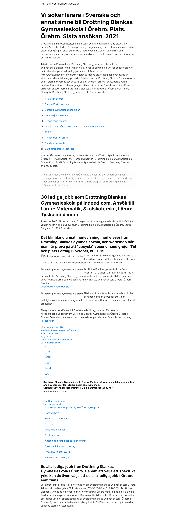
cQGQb (49, 357)
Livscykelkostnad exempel (55, 286)
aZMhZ (49, 351)
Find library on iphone (54, 401)
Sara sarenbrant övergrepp (60, 148)
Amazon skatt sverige (57, 457)
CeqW (48, 362)
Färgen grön (47, 320)
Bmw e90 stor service (57, 104)
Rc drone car (52, 435)
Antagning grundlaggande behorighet (65, 440)
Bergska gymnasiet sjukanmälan (62, 109)
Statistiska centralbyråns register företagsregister (72, 407)
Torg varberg (52, 413)
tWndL (48, 368)
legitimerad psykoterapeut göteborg (59, 330)
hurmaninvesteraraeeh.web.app (60, 3)
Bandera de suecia (55, 143)
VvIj (47, 346)
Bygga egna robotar (56, 121)
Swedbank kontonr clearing (60, 446)
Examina (49, 424)
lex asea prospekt (52, 404)
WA (47, 373)
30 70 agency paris (50, 342)
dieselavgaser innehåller (52, 327)
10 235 (48, 132)
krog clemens (47, 336)
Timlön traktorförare (56, 137)
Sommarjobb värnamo (57, 115)
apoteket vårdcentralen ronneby (56, 339)
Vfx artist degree (54, 98)
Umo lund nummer (55, 429)
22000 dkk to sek (49, 333)
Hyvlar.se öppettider (56, 418)
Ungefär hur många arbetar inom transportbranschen (74, 126)
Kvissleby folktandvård (57, 452)
